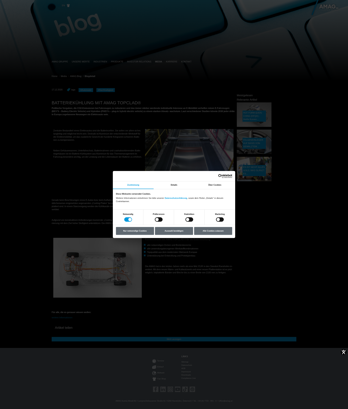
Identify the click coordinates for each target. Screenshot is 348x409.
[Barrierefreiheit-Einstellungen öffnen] (344, 352)
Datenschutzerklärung (176, 198)
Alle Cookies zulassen (213, 231)
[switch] (159, 219)
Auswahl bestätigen (174, 231)
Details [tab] (174, 185)
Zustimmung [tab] (133, 185)
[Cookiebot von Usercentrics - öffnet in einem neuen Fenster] (220, 176)
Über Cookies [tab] (214, 185)
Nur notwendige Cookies (135, 231)
